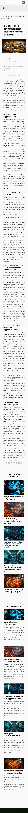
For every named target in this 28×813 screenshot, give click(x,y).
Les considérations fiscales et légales (13, 75)
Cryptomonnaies (10, 15)
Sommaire (8, 59)
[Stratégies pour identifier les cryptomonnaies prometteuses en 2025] (14, 487)
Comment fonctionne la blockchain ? (13, 64)
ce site (15, 392)
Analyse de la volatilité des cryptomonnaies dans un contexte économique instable (13, 544)
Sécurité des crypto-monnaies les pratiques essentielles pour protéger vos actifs (13, 520)
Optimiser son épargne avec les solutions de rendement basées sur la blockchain (13, 591)
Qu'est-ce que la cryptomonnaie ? (12, 61)
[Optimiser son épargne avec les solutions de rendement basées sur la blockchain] (14, 581)
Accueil (2, 15)
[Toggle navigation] (4, 8)
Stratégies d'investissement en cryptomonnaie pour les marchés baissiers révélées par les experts (13, 568)
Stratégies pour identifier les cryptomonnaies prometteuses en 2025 (13, 497)
